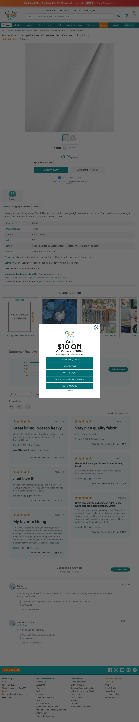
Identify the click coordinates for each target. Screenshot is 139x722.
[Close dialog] (96, 327)
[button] (69, 359)
